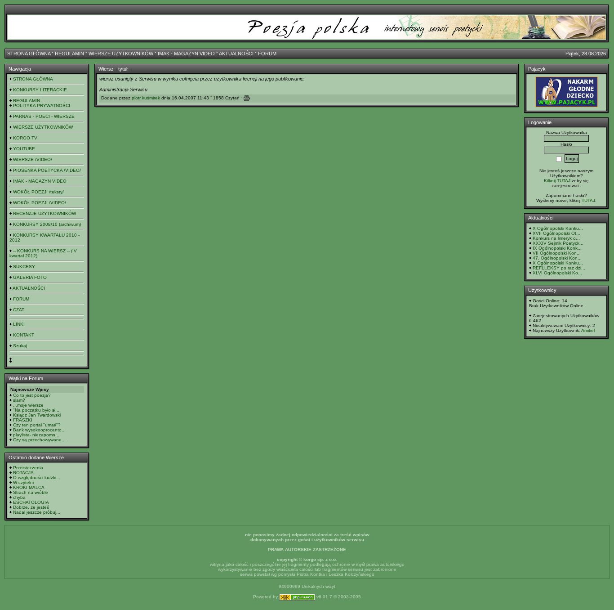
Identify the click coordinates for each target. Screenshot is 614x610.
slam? (19, 400)
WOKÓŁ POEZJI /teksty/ (38, 191)
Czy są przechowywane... (39, 439)
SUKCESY (24, 266)
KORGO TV (25, 137)
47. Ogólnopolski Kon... (557, 258)
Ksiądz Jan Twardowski (37, 415)
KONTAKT (23, 334)
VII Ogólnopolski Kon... (557, 253)
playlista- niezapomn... (36, 434)
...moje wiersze (28, 405)
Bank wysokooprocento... (39, 429)
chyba (19, 497)
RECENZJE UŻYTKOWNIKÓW (44, 213)
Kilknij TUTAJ (557, 180)
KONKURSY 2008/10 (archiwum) (47, 224)
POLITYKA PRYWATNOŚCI (41, 105)
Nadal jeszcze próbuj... (36, 512)
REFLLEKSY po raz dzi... (559, 267)
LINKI (19, 324)
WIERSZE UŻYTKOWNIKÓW (121, 53)
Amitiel (588, 330)
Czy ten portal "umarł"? (37, 424)
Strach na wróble (30, 492)
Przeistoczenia (28, 467)
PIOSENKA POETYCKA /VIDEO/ (47, 170)
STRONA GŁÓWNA (28, 53)
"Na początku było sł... (36, 410)
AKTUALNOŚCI (236, 53)
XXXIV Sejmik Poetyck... (558, 243)
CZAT (18, 309)
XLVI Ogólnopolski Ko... (557, 272)
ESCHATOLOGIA (31, 502)
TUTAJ (588, 200)
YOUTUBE (24, 148)
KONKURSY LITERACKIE (40, 89)
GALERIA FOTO (30, 277)
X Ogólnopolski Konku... (558, 228)
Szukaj (20, 345)
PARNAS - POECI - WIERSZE (44, 116)
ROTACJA (23, 472)
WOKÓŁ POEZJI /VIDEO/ (39, 202)
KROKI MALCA (28, 487)
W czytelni (23, 482)
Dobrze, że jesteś (31, 507)
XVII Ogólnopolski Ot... (556, 233)
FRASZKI (22, 419)
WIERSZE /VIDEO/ (32, 159)
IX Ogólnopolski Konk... (557, 248)
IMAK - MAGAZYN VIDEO (186, 53)
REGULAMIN (69, 53)
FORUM (267, 53)
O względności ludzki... (36, 477)
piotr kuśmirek (146, 97)
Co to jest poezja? (32, 395)
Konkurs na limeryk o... (556, 238)
